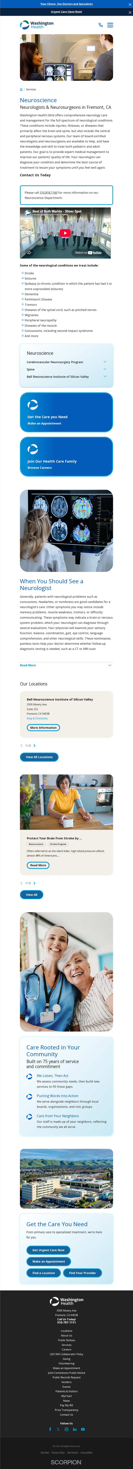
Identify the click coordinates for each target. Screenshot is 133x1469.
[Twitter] (58, 1429)
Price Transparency (66, 1410)
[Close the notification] (130, 4)
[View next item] (34, 745)
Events (66, 1387)
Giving (66, 1359)
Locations (66, 1331)
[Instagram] (66, 1429)
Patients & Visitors (66, 1391)
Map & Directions (37, 718)
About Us (66, 1335)
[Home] (36, 25)
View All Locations (39, 757)
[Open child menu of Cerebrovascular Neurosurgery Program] (105, 362)
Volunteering (66, 1363)
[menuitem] (64, 362)
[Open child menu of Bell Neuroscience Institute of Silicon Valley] (105, 376)
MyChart (66, 1396)
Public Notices (66, 1340)
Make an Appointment (66, 1368)
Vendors (66, 1382)
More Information (43, 728)
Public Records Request (67, 1377)
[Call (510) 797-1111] (100, 25)
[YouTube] (83, 1429)
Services (67, 1345)
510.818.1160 (48, 192)
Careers (66, 1349)
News (66, 1401)
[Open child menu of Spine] (105, 369)
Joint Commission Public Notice (66, 1373)
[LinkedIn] (75, 1429)
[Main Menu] (110, 25)
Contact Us (66, 1414)
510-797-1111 (66, 1322)
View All (31, 895)
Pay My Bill (66, 1405)
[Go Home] (21, 89)
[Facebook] (50, 1429)
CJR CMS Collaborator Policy (66, 1354)
